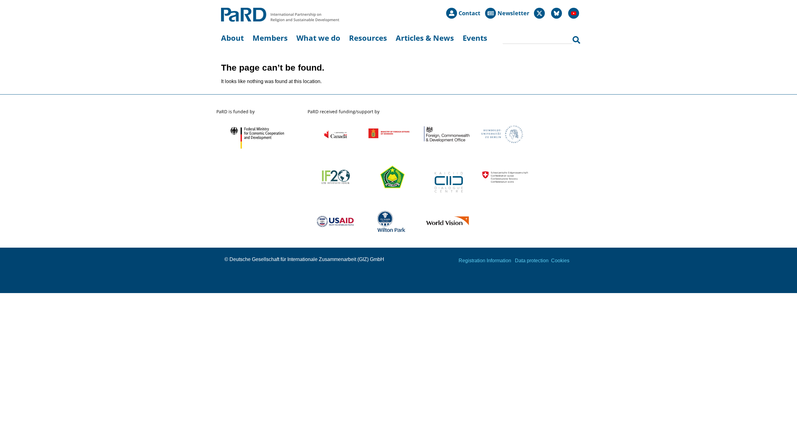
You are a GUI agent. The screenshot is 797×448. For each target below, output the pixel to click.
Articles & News (425, 38)
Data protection (532, 260)
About (232, 38)
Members (270, 38)
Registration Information (485, 260)
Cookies (560, 260)
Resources (368, 38)
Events (475, 38)
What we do (318, 38)
